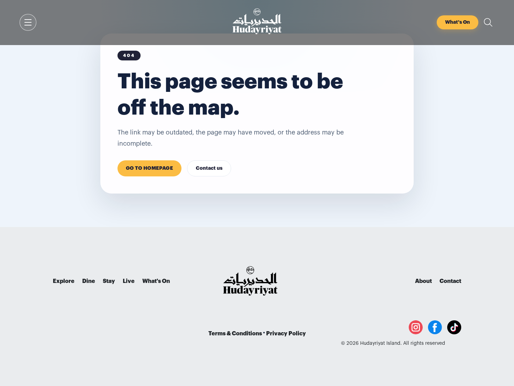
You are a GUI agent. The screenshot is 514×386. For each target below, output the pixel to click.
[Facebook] (435, 327)
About (423, 281)
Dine (88, 281)
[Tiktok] (454, 327)
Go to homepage (149, 168)
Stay (109, 281)
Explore (63, 281)
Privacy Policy (286, 333)
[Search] (488, 22)
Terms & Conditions (235, 333)
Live (129, 281)
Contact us (209, 168)
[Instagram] (416, 327)
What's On (156, 281)
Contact (450, 281)
